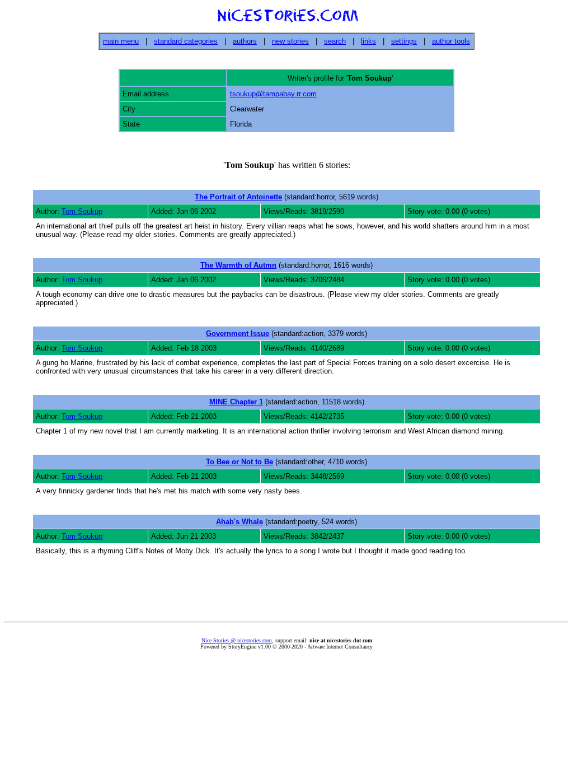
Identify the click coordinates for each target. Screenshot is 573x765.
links (368, 41)
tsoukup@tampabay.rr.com (273, 94)
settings (404, 41)
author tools (451, 41)
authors (245, 41)
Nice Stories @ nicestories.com (236, 640)
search (335, 41)
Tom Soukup (82, 211)
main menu (121, 41)
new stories (290, 41)
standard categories (186, 41)
